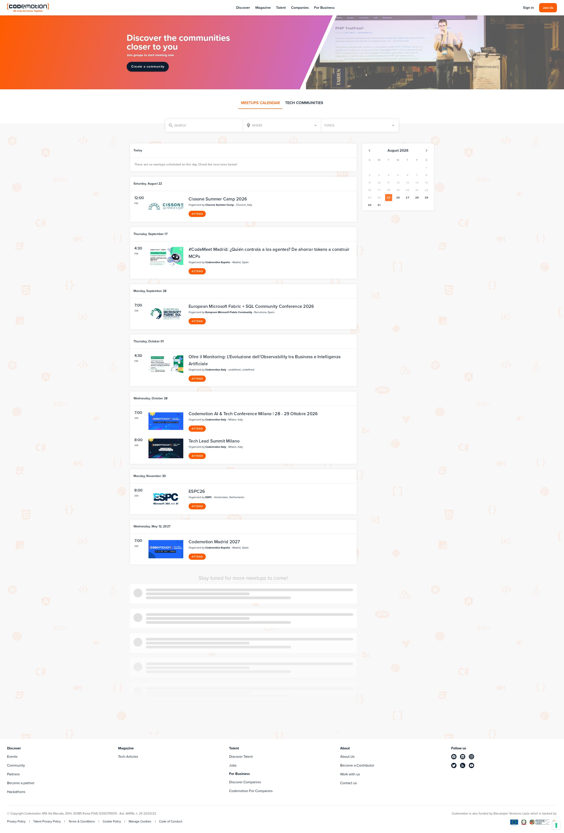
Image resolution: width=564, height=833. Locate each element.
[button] (360, 125)
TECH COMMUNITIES (304, 103)
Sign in (528, 7)
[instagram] (471, 756)
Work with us (350, 774)
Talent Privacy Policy (47, 821)
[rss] (462, 765)
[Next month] (426, 150)
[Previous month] (369, 150)
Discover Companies (245, 782)
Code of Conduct (170, 821)
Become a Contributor (357, 765)
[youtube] (471, 765)
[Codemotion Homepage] (28, 7)
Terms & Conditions (82, 821)
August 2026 (398, 150)
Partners (13, 774)
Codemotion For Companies (251, 790)
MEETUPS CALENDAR (260, 103)
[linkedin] (462, 756)
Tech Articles (128, 756)
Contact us (348, 782)
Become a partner (20, 782)
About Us (347, 756)
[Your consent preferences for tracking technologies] (556, 825)
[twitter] (453, 765)
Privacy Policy (16, 821)
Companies (300, 7)
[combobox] (282, 125)
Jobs (232, 765)
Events (12, 756)
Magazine (263, 7)
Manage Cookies (140, 821)
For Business (324, 7)
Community (16, 765)
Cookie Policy (112, 821)
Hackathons (16, 791)
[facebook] (453, 756)
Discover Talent (241, 756)
